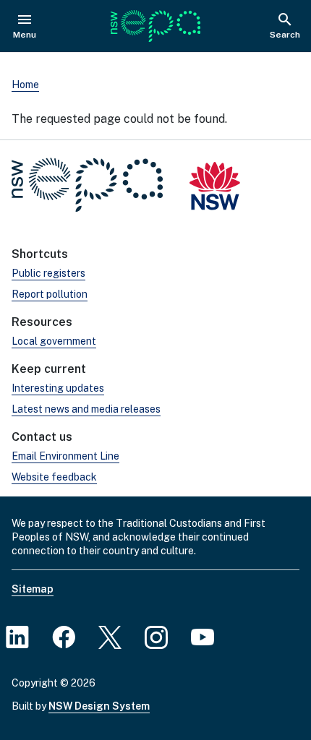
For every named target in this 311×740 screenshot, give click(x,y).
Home (25, 84)
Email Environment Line (65, 456)
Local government (54, 341)
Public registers (48, 273)
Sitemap (33, 589)
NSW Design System (99, 706)
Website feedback (54, 477)
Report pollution (50, 294)
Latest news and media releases (86, 409)
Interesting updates (58, 388)
